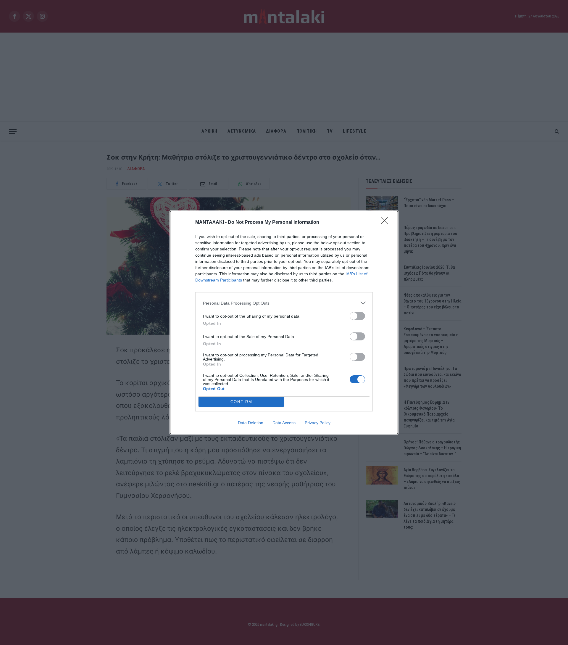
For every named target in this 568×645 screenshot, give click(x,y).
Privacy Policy (317, 422)
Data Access (284, 422)
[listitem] (284, 303)
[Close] (386, 222)
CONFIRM (241, 402)
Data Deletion (250, 422)
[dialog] (284, 322)
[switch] (357, 316)
